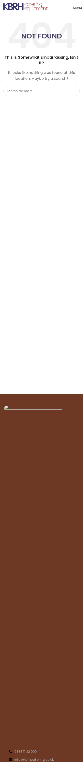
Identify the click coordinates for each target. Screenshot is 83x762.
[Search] (74, 91)
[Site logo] (25, 6)
